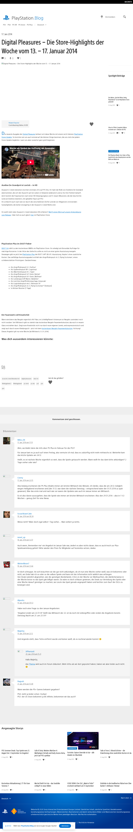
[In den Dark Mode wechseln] (101, 16)
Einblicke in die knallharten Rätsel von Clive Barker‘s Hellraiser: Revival (115, 784)
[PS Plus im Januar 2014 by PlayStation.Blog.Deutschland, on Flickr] (18, 358)
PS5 (4, 25)
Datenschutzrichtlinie (67, 822)
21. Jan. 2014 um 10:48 (25, 684)
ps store (26, 383)
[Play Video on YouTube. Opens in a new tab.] (93, 747)
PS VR (14, 25)
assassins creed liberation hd (10, 378)
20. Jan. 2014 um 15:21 (33, 654)
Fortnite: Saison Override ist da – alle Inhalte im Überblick (80, 753)
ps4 (42, 383)
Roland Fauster (14, 123)
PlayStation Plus (28, 254)
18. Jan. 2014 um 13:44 (25, 566)
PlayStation (27, 18)
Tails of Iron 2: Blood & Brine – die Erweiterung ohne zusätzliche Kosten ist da (115, 751)
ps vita (33, 383)
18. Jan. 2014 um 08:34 (25, 516)
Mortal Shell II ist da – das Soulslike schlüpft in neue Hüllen (47, 784)
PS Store (21, 25)
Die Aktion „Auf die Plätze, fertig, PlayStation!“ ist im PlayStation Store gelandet (118, 100)
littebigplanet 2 (6, 383)
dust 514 (36, 378)
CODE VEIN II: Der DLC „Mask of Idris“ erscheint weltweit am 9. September (80, 784)
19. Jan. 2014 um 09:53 (25, 603)
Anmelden (110, 16)
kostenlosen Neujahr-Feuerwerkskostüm (57, 328)
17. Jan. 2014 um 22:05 (25, 480)
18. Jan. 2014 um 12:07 (25, 540)
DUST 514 (5, 248)
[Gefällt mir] (118, 105)
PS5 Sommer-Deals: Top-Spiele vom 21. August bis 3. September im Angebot (16, 751)
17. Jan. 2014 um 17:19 (25, 442)
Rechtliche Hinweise (86, 822)
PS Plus (30, 25)
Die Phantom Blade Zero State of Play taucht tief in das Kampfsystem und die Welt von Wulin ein (119, 157)
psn (3, 388)
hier (32, 215)
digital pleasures (26, 378)
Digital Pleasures (29, 134)
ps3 (38, 383)
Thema (32, 664)
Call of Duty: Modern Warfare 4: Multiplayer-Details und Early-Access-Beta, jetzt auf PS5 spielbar (49, 753)
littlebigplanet (17, 383)
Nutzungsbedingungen (47, 822)
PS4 (9, 25)
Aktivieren (65, 826)
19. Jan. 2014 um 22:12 (25, 633)
